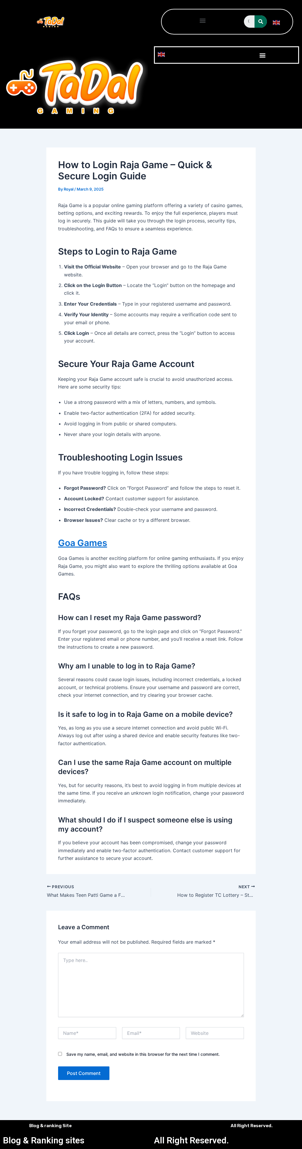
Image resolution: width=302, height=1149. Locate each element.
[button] (203, 20)
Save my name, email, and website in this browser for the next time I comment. (143, 1054)
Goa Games (82, 542)
